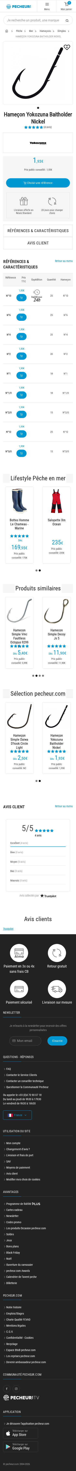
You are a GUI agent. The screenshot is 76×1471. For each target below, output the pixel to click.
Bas (16, 871)
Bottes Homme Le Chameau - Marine (19, 524)
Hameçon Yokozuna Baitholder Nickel (56, 740)
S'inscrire (57, 1041)
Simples (62, 30)
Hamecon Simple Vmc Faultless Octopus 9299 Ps (19, 634)
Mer (31, 30)
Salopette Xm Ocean (56, 522)
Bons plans (12, 1246)
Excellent (19, 842)
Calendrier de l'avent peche (21, 1276)
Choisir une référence (39, 183)
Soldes (10, 1234)
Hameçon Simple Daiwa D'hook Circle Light (19, 740)
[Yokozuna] (38, 142)
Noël (9, 1258)
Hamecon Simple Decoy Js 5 (56, 634)
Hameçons (45, 30)
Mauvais (18, 880)
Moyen (18, 861)
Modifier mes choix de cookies (23, 1179)
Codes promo (13, 1222)
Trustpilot (8, 928)
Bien (16, 852)
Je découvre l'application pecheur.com (27, 1423)
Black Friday (13, 1252)
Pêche (19, 30)
